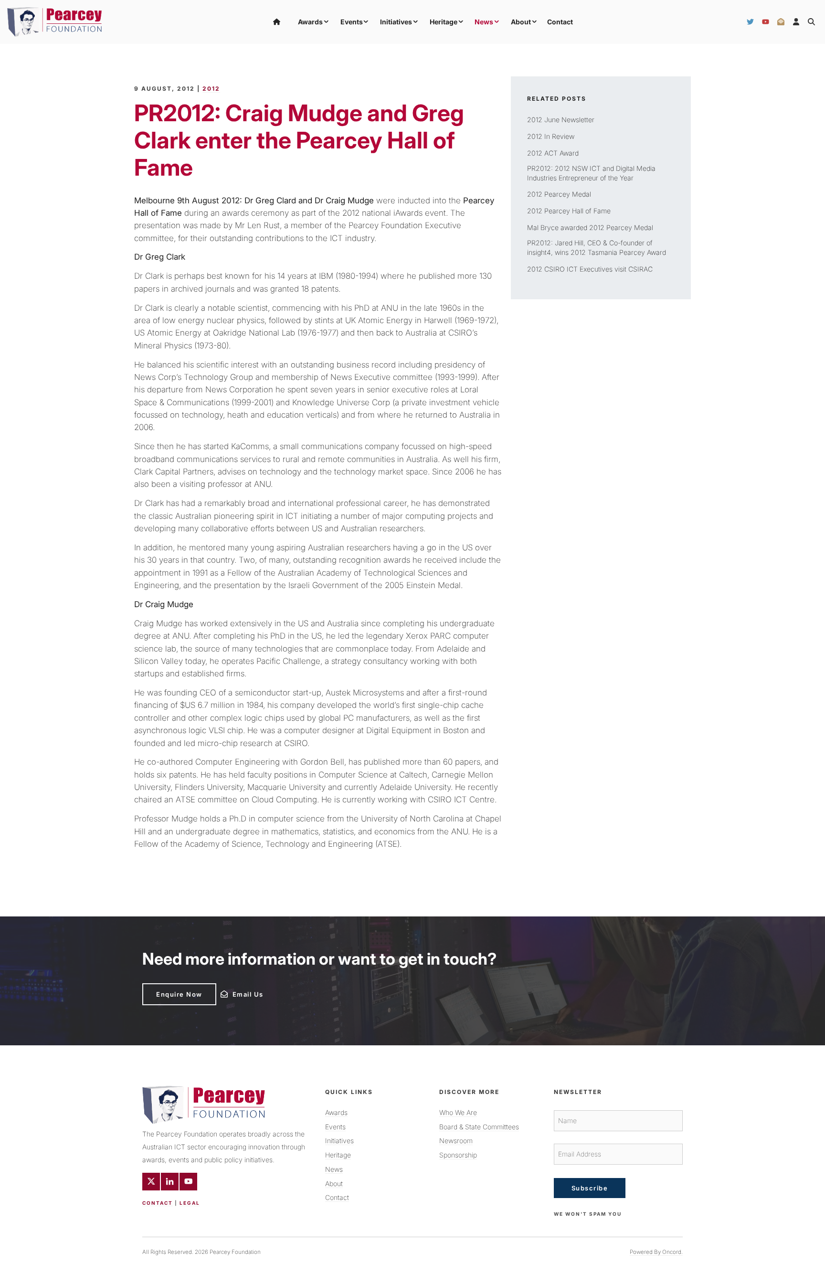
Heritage (443, 22)
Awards (310, 22)
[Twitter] (750, 22)
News (484, 22)
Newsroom (456, 1140)
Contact (560, 22)
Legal (190, 1203)
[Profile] (796, 22)
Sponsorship (458, 1155)
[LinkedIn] (170, 1181)
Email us (233, 992)
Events (351, 22)
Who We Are (458, 1112)
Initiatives (396, 22)
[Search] (811, 22)
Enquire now (165, 987)
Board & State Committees (479, 1127)
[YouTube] (765, 22)
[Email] (780, 22)
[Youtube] (188, 1181)
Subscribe (589, 1188)
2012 (211, 88)
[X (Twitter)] (151, 1181)
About (521, 22)
